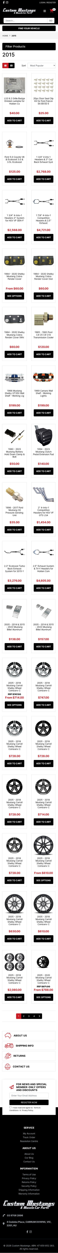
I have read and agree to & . (24, 1109)
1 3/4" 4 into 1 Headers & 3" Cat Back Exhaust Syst (43, 159)
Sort (24, 65)
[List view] (11, 65)
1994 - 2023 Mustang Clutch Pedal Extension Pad (43, 452)
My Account (29, 1133)
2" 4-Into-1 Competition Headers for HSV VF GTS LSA (43, 511)
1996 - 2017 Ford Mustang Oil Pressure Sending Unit (14, 511)
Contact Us (29, 1161)
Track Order (29, 1137)
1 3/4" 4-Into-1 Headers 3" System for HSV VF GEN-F (14, 218)
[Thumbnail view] (5, 65)
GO (50, 20)
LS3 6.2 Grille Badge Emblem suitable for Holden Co (14, 101)
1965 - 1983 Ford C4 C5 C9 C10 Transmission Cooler (43, 335)
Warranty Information (29, 1193)
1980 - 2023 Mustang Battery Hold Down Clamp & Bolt (14, 453)
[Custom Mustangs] (19, 10)
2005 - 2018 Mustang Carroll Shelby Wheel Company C (14, 686)
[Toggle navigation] (44, 11)
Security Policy (29, 1186)
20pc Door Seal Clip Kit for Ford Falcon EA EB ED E (43, 101)
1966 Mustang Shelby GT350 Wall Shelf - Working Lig (14, 393)
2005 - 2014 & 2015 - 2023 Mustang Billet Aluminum (14, 627)
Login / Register (47, 2)
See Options (14, 296)
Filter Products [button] (15, 46)
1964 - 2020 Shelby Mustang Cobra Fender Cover (14, 276)
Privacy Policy (27, 1110)
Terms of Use (29, 1174)
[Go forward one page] (39, 1016)
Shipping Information (29, 1189)
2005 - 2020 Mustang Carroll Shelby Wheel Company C (44, 979)
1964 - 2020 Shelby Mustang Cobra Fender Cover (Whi (14, 335)
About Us (29, 1154)
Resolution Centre (29, 1141)
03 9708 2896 (15, 1215)
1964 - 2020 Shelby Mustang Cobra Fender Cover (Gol (43, 276)
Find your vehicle (29, 28)
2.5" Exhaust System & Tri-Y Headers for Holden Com (43, 568)
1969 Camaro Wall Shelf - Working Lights (43, 393)
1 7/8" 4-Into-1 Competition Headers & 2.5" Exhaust (43, 219)
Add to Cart (14, 120)
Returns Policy (29, 1182)
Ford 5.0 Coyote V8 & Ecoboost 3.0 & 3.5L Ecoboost (14, 159)
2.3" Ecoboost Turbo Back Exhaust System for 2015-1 (14, 568)
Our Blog (29, 1157)
